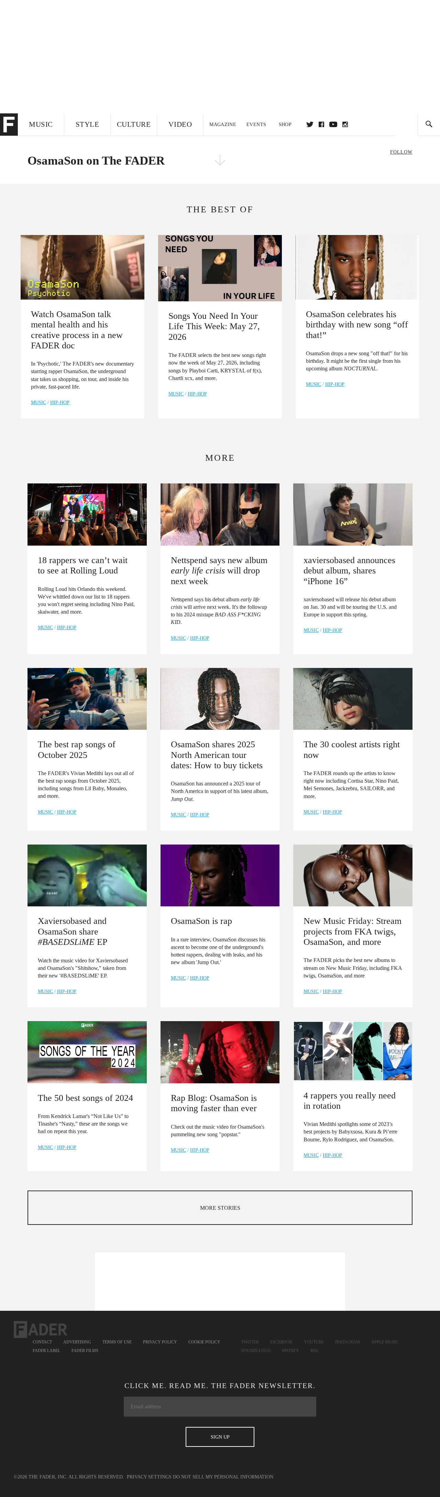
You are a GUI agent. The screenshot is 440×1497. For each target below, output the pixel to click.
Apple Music (384, 1342)
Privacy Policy (160, 1342)
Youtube (314, 1342)
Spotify (290, 1350)
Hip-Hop (59, 402)
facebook (321, 124)
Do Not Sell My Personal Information (223, 1476)
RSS (314, 1350)
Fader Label (46, 1350)
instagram (345, 124)
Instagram (347, 1342)
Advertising (77, 1342)
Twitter (310, 124)
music (38, 402)
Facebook (281, 1342)
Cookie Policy (204, 1342)
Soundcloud (256, 1350)
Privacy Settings (149, 1476)
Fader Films (85, 1350)
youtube (333, 124)
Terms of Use (117, 1342)
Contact (42, 1342)
